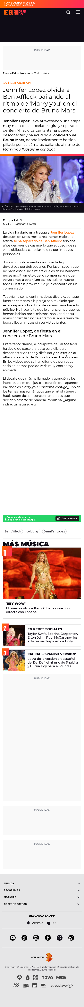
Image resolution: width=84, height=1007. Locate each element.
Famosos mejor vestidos (18, 5)
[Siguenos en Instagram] (36, 939)
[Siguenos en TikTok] (24, 939)
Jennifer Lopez (62, 232)
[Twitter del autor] (21, 220)
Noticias (25, 73)
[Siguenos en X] (60, 939)
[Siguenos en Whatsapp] (71, 939)
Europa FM (9, 73)
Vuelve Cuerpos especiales (19, 2)
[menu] (78, 12)
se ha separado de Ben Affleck (37, 241)
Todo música (41, 73)
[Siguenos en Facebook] (48, 939)
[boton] (61, 883)
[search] (68, 12)
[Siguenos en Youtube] (13, 939)
